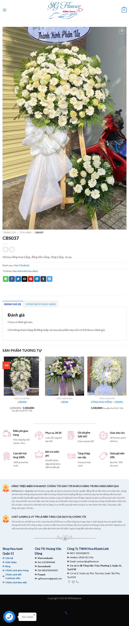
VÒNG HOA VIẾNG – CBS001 (107, 402)
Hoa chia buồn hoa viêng (25, 271)
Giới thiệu (11, 562)
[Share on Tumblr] (43, 279)
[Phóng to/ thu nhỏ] (13, 606)
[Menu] (5, 10)
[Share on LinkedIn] (37, 279)
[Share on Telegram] (49, 279)
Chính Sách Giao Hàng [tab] (40, 304)
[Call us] (77, 581)
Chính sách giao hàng (17, 570)
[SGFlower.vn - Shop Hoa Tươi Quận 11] (64, 10)
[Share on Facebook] (12, 279)
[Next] (126, 387)
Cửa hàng (25, 232)
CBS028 (22, 402)
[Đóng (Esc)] (3, 606)
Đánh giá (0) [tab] (12, 304)
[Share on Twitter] (18, 279)
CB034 (64, 402)
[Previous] (2, 387)
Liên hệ (9, 558)
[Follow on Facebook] (69, 581)
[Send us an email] (73, 581)
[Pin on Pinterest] (31, 279)
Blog (7, 566)
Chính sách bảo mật (16, 582)
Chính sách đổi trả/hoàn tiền (13, 576)
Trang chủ (9, 232)
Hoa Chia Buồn (22, 265)
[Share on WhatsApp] (6, 279)
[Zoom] (7, 225)
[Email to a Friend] (24, 279)
